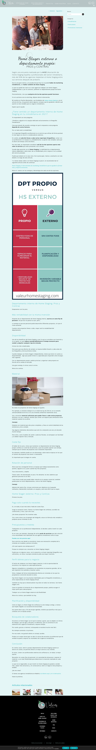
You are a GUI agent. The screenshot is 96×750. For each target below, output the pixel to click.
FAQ (54, 725)
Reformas (42, 731)
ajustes (57, 748)
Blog (53, 728)
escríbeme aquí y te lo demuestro (50, 673)
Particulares (71, 24)
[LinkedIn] (46, 737)
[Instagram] (49, 737)
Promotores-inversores (75, 27)
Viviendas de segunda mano (42, 722)
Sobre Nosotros (53, 721)
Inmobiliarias (72, 21)
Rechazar (74, 748)
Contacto (53, 731)
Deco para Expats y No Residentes (54, 715)
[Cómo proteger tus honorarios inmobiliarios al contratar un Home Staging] (59, 692)
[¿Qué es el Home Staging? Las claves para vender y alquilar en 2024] (38, 692)
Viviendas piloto (42, 727)
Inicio (42, 713)
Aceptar (65, 748)
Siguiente (59, 11)
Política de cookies (60, 743)
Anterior (52, 11)
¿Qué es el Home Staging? (42, 717)
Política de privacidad (36, 743)
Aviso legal (49, 743)
